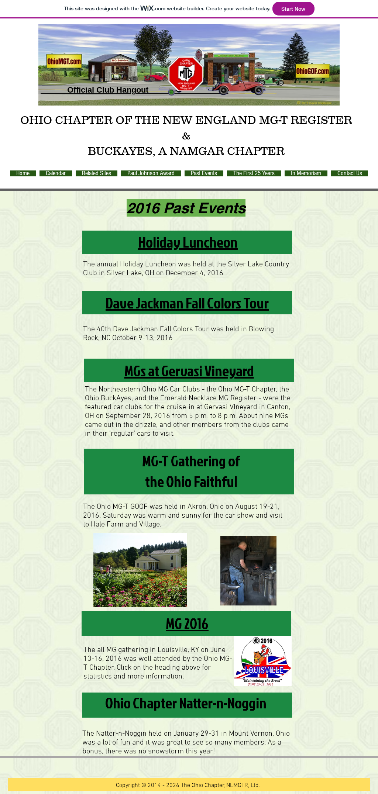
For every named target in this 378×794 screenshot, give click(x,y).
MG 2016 (187, 623)
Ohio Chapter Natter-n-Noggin (186, 703)
